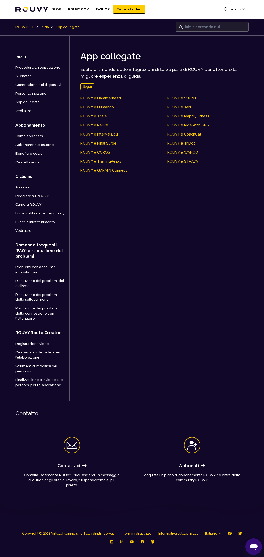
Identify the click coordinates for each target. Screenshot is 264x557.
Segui (87, 87)
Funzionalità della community (39, 213)
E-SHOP (103, 9)
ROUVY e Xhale (93, 116)
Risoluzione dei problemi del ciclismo (39, 283)
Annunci (22, 187)
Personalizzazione (30, 94)
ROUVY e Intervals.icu (99, 134)
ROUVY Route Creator (38, 332)
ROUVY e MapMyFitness (188, 116)
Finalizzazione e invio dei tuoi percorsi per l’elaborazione (39, 382)
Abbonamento (30, 125)
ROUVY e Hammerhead (100, 98)
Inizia (45, 27)
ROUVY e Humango (97, 107)
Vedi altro (23, 111)
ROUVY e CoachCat (184, 134)
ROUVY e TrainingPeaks (100, 161)
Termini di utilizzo (136, 533)
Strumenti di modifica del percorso (36, 368)
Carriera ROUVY (28, 204)
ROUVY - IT (24, 27)
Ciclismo (24, 176)
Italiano (235, 9)
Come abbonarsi (29, 136)
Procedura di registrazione (37, 67)
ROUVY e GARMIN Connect (103, 170)
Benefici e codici (29, 153)
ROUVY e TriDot (181, 143)
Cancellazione (27, 162)
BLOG (56, 9)
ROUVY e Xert (179, 107)
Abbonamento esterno (34, 145)
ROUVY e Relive (94, 125)
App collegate (67, 27)
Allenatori (23, 76)
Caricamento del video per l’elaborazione (38, 354)
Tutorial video (129, 9)
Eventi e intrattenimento (35, 222)
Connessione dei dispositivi (38, 85)
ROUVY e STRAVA (182, 161)
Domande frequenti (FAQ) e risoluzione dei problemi (39, 251)
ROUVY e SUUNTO (183, 98)
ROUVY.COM (78, 9)
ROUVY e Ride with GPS (188, 125)
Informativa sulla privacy (178, 533)
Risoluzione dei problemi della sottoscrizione (36, 297)
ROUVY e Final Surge (98, 143)
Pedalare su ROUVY (32, 196)
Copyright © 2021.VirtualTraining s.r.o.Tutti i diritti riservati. (69, 533)
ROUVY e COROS (95, 152)
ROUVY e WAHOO (182, 152)
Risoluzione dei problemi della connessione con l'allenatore (36, 313)
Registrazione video (32, 344)
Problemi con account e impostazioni (35, 269)
